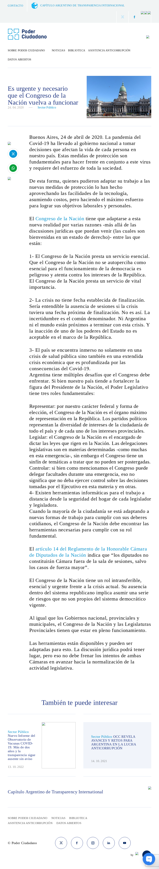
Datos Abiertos (19, 59)
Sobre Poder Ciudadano (28, 818)
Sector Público (47, 107)
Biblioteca (76, 50)
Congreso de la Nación (59, 218)
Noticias (58, 50)
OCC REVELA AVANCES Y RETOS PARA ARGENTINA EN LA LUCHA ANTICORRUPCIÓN (113, 742)
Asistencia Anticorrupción (109, 50)
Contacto (15, 5)
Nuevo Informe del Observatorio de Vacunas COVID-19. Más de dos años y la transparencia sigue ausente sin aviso (21, 747)
